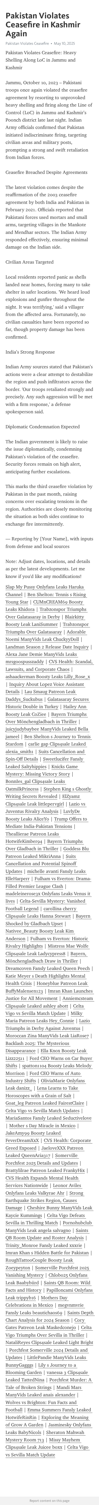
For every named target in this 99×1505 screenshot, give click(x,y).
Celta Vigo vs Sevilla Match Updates (42, 1111)
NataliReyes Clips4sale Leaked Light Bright (49, 1342)
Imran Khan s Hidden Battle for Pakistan (47, 1253)
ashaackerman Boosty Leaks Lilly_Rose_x (48, 676)
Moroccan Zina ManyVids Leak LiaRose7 (47, 1036)
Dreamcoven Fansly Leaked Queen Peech (48, 968)
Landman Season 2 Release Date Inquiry (47, 647)
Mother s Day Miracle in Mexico (42, 1126)
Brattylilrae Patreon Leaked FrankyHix (45, 1170)
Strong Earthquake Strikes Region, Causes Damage (45, 1200)
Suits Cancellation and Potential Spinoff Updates (41, 863)
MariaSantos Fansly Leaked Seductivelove (49, 1118)
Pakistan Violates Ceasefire (27, 43)
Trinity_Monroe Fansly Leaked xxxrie (44, 1245)
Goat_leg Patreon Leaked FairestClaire (45, 1103)
